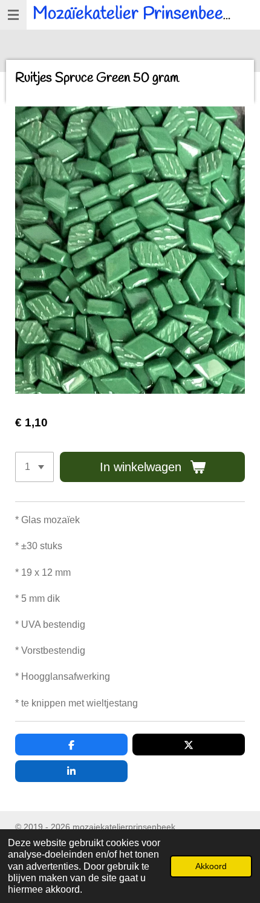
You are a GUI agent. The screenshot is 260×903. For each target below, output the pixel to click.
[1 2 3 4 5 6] (34, 467)
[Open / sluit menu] (13, 15)
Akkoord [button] (211, 866)
